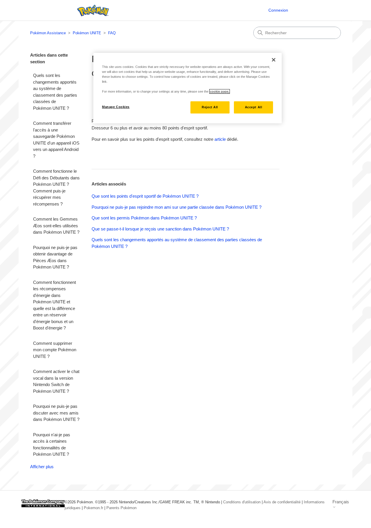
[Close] (273, 59)
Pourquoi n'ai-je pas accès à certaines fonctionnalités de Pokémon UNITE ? (51, 444)
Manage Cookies (116, 107)
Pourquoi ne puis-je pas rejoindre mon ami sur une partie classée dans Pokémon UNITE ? (176, 207)
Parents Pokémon (121, 508)
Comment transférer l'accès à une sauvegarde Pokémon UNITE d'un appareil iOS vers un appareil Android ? (56, 139)
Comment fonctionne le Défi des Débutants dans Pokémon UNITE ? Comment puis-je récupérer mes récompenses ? (56, 187)
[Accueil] (91, 10)
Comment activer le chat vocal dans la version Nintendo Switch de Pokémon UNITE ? (56, 381)
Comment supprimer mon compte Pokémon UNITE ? (54, 350)
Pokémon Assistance (48, 33)
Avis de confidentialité (282, 502)
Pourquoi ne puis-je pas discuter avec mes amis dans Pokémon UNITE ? (56, 413)
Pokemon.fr (93, 508)
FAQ (112, 33)
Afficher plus (42, 466)
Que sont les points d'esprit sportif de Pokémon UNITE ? (145, 196)
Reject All (210, 107)
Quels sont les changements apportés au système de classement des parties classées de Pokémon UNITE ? (55, 92)
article (220, 139)
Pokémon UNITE (87, 33)
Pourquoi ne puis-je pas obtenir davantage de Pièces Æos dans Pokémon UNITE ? (55, 257)
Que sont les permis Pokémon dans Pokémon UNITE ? (144, 217)
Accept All (253, 107)
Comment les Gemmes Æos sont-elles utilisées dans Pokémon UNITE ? (56, 226)
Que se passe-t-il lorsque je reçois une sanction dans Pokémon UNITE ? (160, 228)
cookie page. (219, 91)
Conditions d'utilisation (242, 502)
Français (340, 501)
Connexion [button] (278, 10)
